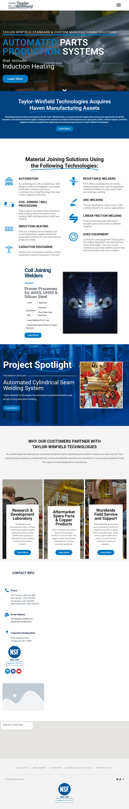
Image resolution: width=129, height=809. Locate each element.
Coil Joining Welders (38, 273)
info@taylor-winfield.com (21, 622)
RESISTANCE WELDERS (99, 178)
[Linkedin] (7, 671)
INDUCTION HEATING (33, 226)
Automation (28, 178)
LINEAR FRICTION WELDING (102, 215)
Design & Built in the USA (79, 768)
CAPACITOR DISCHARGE (36, 247)
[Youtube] (18, 671)
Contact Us (23, 768)
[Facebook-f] (123, 779)
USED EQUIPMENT (96, 234)
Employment (39, 768)
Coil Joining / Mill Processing (33, 203)
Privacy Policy (104, 768)
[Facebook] (13, 671)
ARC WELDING (93, 200)
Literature (56, 768)
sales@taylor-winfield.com (22, 619)
